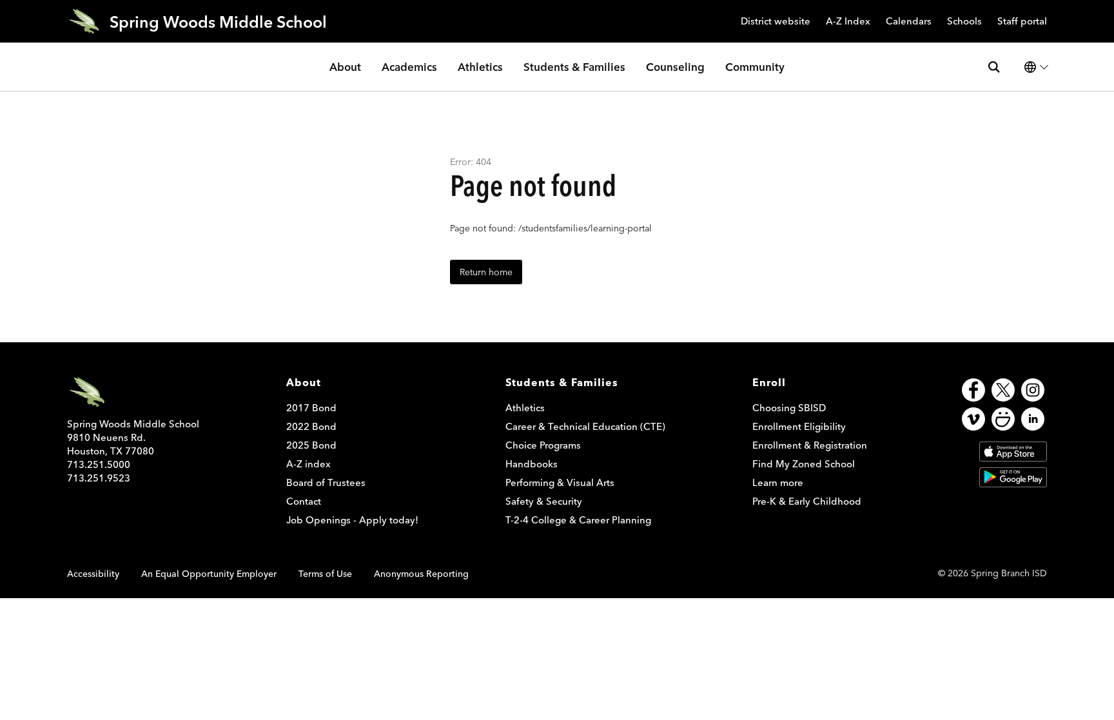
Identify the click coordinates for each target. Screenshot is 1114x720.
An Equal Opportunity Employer (209, 573)
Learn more (777, 482)
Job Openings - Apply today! (352, 520)
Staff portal (1022, 21)
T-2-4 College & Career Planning (578, 520)
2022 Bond (311, 426)
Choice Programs (543, 445)
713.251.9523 (98, 478)
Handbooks (531, 464)
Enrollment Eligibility (799, 426)
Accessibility (93, 573)
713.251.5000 (98, 464)
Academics (409, 66)
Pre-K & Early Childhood (806, 501)
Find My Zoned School (803, 464)
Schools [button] (964, 21)
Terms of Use (325, 573)
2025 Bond (311, 445)
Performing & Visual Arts (559, 482)
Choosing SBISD (789, 408)
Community (755, 66)
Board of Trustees (326, 482)
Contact (303, 501)
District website (775, 21)
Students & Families (574, 66)
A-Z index (308, 464)
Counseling (675, 66)
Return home (486, 272)
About (345, 66)
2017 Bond (311, 408)
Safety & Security (543, 501)
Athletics (480, 66)
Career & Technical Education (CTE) (585, 426)
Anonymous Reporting (421, 573)
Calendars (909, 21)
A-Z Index (848, 21)
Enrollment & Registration (809, 445)
